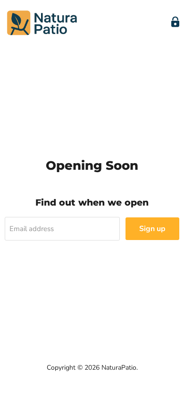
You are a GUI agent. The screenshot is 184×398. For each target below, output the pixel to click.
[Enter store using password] (175, 22)
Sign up (152, 229)
